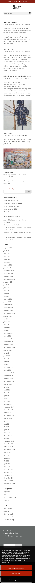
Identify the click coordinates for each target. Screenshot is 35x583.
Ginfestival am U (9, 173)
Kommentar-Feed (9, 517)
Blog (5, 495)
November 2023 (9, 342)
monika (8, 135)
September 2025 (9, 279)
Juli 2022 (6, 387)
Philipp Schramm (11, 175)
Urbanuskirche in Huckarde (13, 203)
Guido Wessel (10, 24)
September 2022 (9, 381)
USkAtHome (8, 500)
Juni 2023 (7, 356)
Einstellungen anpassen (16, 580)
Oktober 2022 (8, 379)
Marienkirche (8, 212)
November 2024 (9, 308)
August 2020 (8, 452)
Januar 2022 (7, 404)
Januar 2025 (7, 302)
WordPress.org (9, 520)
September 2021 (9, 415)
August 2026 (8, 248)
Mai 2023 (7, 359)
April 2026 (7, 259)
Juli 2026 (6, 251)
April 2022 (7, 396)
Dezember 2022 (9, 373)
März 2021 (7, 433)
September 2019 (9, 484)
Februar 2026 (8, 265)
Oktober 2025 (8, 276)
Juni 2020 (7, 458)
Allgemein (28, 24)
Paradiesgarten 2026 (11, 209)
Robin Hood (8, 133)
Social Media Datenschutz (13, 536)
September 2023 (9, 347)
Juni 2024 (7, 322)
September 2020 (9, 450)
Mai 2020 (7, 461)
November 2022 (9, 376)
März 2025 (7, 296)
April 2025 (7, 293)
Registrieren (8, 508)
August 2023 (8, 350)
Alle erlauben (16, 573)
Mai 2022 (7, 393)
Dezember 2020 (9, 441)
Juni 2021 (7, 424)
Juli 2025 (6, 285)
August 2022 (8, 384)
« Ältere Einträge (9, 189)
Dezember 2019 (9, 475)
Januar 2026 (7, 268)
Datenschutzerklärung (12, 533)
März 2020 (7, 467)
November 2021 (9, 410)
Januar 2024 (7, 336)
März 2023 (7, 364)
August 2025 (8, 282)
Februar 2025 (8, 299)
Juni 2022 (7, 390)
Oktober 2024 (8, 310)
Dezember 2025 (9, 271)
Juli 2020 (6, 455)
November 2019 (9, 478)
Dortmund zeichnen (10, 177)
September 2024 (9, 313)
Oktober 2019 (8, 481)
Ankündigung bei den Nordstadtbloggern (17, 76)
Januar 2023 (7, 370)
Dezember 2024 (9, 305)
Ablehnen (16, 567)
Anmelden (7, 511)
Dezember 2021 (9, 407)
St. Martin (17, 225)
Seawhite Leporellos (10, 22)
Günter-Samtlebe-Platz (11, 206)
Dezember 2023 (9, 339)
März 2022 (7, 398)
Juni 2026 (7, 254)
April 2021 (7, 430)
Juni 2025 (7, 288)
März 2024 (7, 330)
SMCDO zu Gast (9, 49)
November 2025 (9, 273)
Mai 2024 (7, 325)
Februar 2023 (8, 367)
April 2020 (7, 464)
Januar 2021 (7, 438)
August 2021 (8, 418)
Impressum (8, 530)
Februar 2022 (8, 401)
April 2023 (7, 362)
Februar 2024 (8, 333)
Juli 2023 (6, 353)
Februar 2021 (8, 435)
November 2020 (9, 444)
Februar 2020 (8, 469)
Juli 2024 (6, 319)
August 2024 (8, 316)
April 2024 (7, 327)
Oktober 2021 (8, 413)
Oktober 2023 (8, 344)
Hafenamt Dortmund (11, 200)
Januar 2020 (7, 472)
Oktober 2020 (8, 447)
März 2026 (7, 262)
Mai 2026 (7, 256)
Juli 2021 (6, 421)
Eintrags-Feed (8, 514)
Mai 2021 (7, 427)
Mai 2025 (7, 291)
